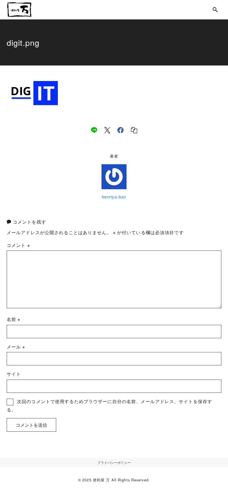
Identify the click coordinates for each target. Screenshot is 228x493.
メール (16, 346)
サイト (14, 374)
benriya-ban (114, 196)
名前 (14, 319)
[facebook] (120, 130)
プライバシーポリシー (114, 462)
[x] (107, 130)
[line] (94, 130)
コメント (18, 245)
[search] (215, 10)
